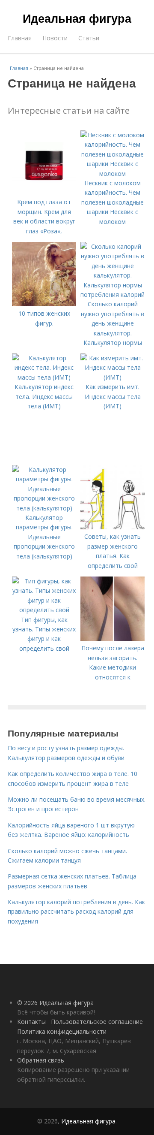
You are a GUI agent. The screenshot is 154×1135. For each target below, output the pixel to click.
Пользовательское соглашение (97, 1021)
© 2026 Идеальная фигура (55, 1003)
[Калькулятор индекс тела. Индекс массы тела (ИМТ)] (44, 377)
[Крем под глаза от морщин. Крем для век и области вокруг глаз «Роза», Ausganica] (44, 192)
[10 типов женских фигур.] (44, 304)
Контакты (31, 1021)
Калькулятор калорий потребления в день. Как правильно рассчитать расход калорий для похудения (76, 911)
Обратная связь (40, 1060)
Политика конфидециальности (62, 1031)
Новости (55, 38)
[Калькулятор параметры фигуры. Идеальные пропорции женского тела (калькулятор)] (44, 508)
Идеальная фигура (77, 18)
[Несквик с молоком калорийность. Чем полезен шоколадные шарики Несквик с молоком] (112, 173)
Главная (20, 38)
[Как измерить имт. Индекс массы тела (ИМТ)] (112, 377)
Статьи (88, 38)
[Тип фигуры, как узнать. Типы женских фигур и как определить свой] (44, 610)
